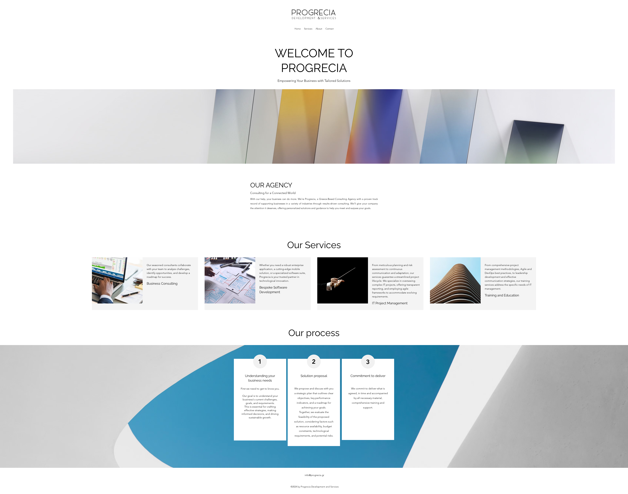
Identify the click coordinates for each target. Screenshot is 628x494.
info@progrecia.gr (314, 475)
